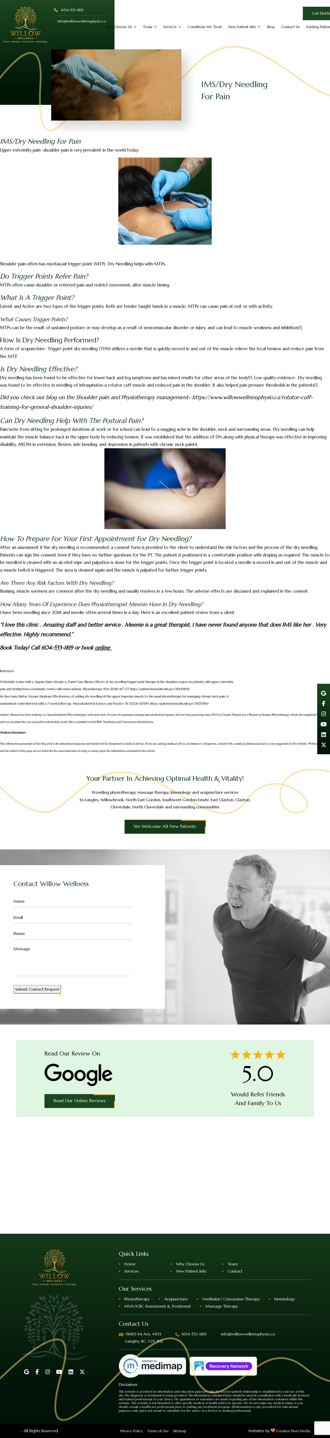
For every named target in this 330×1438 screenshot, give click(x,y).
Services (169, 26)
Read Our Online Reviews (79, 1101)
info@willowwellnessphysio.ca (81, 21)
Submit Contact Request (37, 989)
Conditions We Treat (205, 26)
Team (147, 26)
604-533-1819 (72, 10)
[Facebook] (324, 703)
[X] (324, 745)
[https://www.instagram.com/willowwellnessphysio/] (324, 714)
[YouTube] (324, 724)
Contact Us (290, 26)
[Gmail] (324, 693)
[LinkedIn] (324, 734)
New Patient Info (242, 26)
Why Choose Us (119, 26)
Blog (271, 26)
